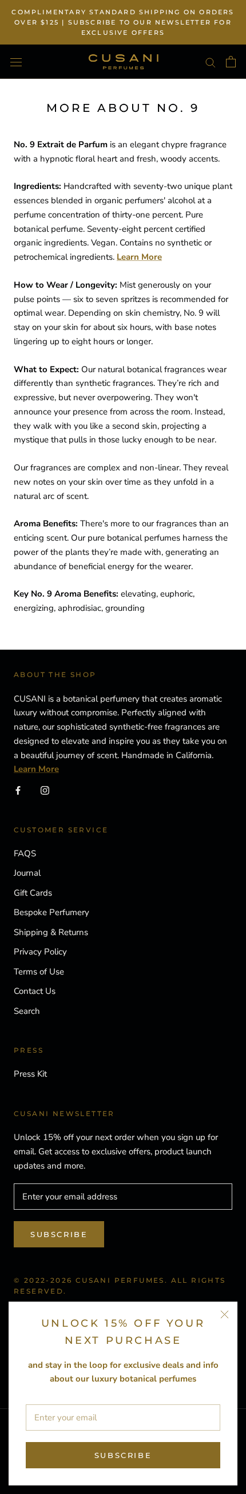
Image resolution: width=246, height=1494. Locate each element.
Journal (27, 873)
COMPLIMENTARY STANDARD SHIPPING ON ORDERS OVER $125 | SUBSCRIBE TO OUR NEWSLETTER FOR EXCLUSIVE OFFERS (122, 22)
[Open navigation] (16, 61)
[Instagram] (45, 790)
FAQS (25, 853)
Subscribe (123, 1455)
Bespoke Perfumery (51, 912)
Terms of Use (39, 971)
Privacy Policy (40, 951)
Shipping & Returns (51, 932)
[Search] (210, 62)
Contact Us (34, 991)
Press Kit (30, 1074)
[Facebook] (18, 790)
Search (27, 1011)
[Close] (224, 1314)
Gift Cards (33, 893)
